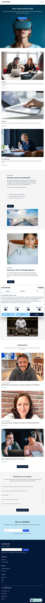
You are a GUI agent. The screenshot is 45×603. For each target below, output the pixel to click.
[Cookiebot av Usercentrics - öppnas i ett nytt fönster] (38, 288)
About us (10, 206)
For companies (4, 562)
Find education (22, 18)
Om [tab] (37, 291)
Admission (10, 281)
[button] (36, 600)
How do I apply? (5, 495)
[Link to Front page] (6, 2)
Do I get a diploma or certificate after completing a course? (14, 490)
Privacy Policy (4, 596)
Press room (3, 570)
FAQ (2, 582)
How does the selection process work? (10, 499)
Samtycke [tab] (8, 291)
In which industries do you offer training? (10, 503)
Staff (2, 579)
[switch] (15, 309)
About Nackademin (5, 568)
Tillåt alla (37, 314)
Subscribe (26, 530)
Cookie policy (4, 593)
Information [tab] (22, 291)
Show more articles (22, 466)
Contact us (3, 577)
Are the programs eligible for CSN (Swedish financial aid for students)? (17, 486)
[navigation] (40, 2)
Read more (3, 88)
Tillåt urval (22, 314)
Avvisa (8, 314)
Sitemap (3, 598)
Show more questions (22, 510)
